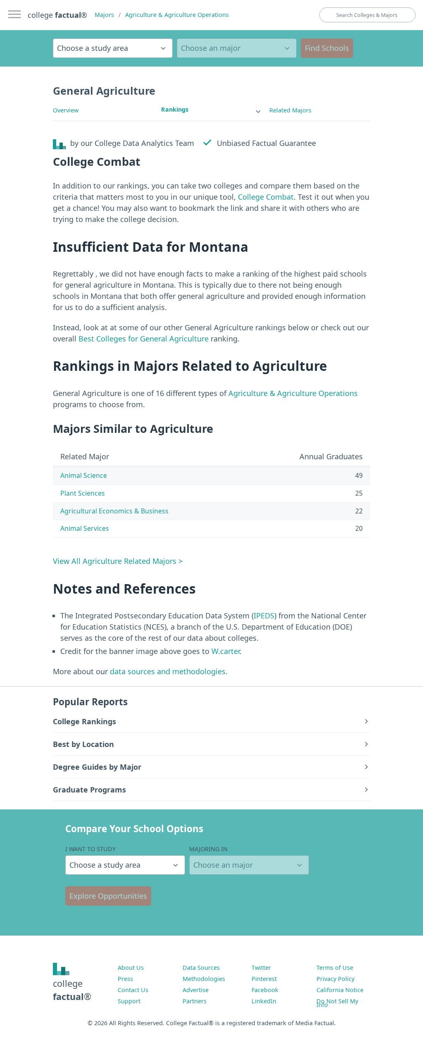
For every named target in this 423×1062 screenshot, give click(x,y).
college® (72, 989)
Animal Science (83, 475)
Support (129, 1001)
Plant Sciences (82, 493)
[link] (211, 109)
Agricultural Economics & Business (114, 510)
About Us (131, 967)
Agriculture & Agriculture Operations (177, 15)
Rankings (174, 109)
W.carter (226, 651)
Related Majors (290, 110)
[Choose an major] (237, 48)
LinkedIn (264, 1001)
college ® (57, 15)
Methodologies (204, 979)
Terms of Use (334, 967)
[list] (211, 109)
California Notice (340, 990)
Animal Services (84, 528)
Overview (65, 110)
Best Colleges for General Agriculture (143, 339)
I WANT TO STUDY (90, 849)
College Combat (266, 197)
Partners (195, 1001)
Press (125, 979)
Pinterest (264, 979)
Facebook (265, 990)
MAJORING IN (208, 849)
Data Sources (201, 967)
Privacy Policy (335, 979)
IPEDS (264, 615)
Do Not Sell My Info (337, 1003)
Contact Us (133, 990)
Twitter (261, 967)
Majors (104, 15)
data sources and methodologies (168, 671)
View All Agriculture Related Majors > (118, 561)
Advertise (196, 990)
